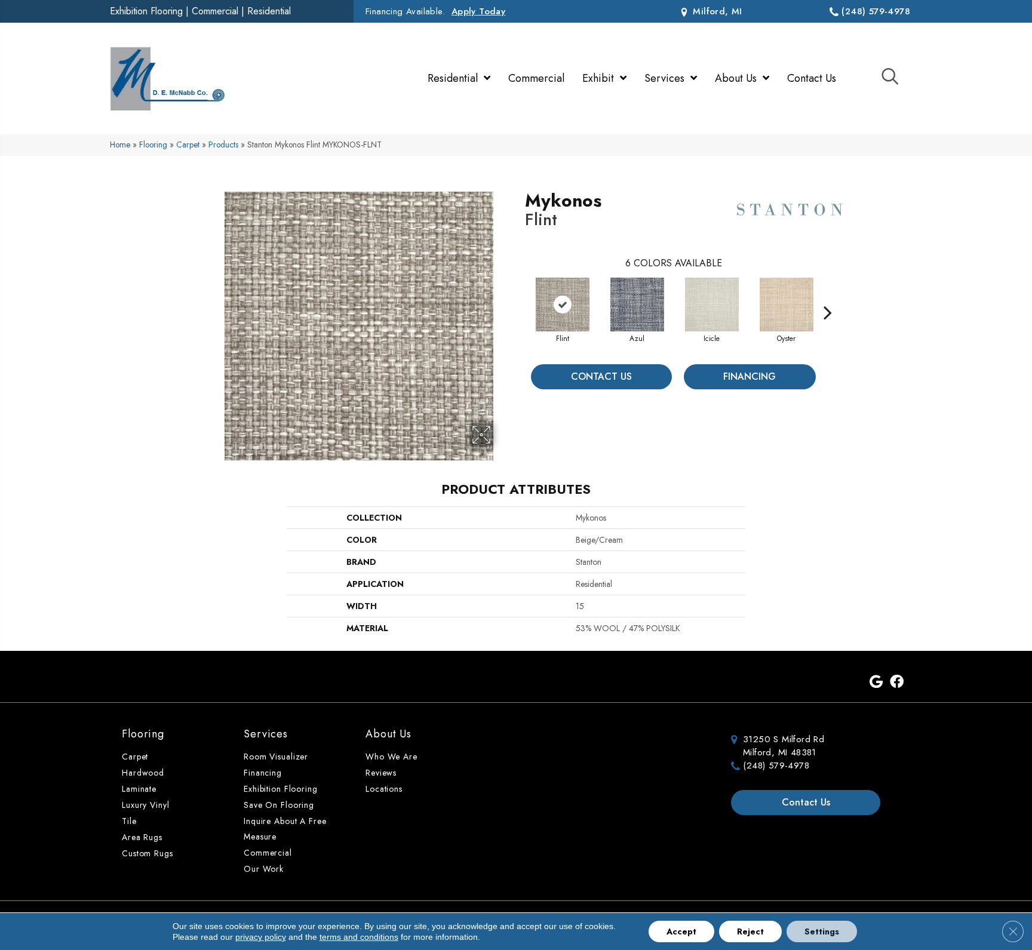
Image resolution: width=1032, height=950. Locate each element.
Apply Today (478, 11)
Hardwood (143, 773)
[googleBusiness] (876, 682)
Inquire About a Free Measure (285, 829)
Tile (129, 821)
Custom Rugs (147, 853)
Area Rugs (142, 837)
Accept (681, 931)
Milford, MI (716, 11)
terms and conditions (359, 937)
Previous (519, 294)
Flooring (153, 144)
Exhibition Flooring (146, 11)
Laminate (139, 789)
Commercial (215, 11)
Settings (821, 931)
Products (223, 144)
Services (266, 733)
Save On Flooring (279, 805)
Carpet (187, 144)
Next (828, 294)
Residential (269, 11)
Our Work (264, 869)
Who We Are (391, 757)
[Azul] (637, 304)
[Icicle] (712, 304)
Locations (384, 789)
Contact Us (601, 376)
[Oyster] (786, 304)
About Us (388, 733)
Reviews (381, 773)
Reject (750, 931)
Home (120, 144)
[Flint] (562, 304)
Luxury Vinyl (146, 805)
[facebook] (897, 682)
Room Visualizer (276, 757)
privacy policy (260, 937)
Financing (749, 376)
